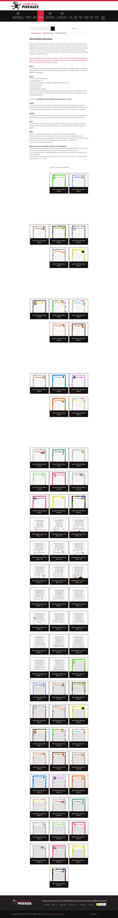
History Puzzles (35, 17)
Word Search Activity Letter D (78, 698)
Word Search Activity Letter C (59, 698)
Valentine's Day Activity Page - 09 (78, 581)
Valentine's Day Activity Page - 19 (39, 674)
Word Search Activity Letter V (78, 838)
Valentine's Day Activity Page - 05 (59, 558)
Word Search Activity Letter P (78, 791)
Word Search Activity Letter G (78, 721)
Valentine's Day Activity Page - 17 (59, 651)
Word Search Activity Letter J (78, 744)
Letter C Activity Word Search (39, 241)
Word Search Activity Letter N (39, 791)
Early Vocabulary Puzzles (49, 58)
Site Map (46, 904)
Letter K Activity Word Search (59, 339)
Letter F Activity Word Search (59, 264)
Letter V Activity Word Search (59, 488)
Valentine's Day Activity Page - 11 (59, 604)
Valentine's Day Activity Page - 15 (78, 628)
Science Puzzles (97, 17)
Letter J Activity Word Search (78, 316)
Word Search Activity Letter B (39, 698)
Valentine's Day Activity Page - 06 (78, 558)
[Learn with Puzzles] (21, 904)
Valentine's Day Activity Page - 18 (78, 651)
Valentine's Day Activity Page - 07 (39, 581)
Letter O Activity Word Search (79, 390)
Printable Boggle (86, 17)
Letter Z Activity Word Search (78, 511)
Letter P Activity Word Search (59, 413)
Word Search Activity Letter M (78, 768)
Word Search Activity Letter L (59, 768)
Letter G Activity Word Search (79, 264)
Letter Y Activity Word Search (59, 511)
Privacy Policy (72, 904)
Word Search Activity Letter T (39, 838)
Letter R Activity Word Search (39, 465)
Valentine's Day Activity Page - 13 (39, 628)
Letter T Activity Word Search (78, 465)
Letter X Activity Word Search (39, 511)
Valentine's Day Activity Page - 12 (78, 604)
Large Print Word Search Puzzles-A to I (50, 17)
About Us (54, 904)
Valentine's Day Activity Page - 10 (39, 604)
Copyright (63, 904)
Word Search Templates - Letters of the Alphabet (59, 60)
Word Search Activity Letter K (39, 768)
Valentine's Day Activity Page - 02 (59, 535)
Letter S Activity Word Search (59, 465)
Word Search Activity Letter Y (78, 861)
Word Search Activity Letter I (59, 744)
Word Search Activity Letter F (59, 721)
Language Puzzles (40, 17)
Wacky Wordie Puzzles (103, 18)
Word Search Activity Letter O (59, 791)
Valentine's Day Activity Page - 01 (39, 535)
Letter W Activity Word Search (79, 488)
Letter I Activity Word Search (59, 316)
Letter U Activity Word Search (39, 488)
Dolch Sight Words (35, 58)
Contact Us (82, 904)
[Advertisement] (77, 5)
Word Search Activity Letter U (59, 838)
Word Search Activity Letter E (39, 721)
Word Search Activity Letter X (59, 861)
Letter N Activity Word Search (59, 390)
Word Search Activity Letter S (78, 814)
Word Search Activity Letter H (39, 744)
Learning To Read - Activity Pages (68, 58)
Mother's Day (81, 17)
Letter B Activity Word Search (78, 190)
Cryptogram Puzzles (28, 17)
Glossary (91, 904)
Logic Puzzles (71, 17)
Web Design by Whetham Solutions (54, 914)
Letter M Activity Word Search (39, 390)
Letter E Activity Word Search (78, 241)
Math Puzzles (76, 17)
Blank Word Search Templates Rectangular (18, 17)
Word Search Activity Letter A (78, 674)
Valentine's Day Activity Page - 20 (59, 674)
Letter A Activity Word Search (59, 190)
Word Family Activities (50, 62)
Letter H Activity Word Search (39, 316)
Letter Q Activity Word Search (79, 413)
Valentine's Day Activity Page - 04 (39, 558)
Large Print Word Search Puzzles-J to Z (62, 17)
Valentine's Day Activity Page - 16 (39, 651)
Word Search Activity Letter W (39, 861)
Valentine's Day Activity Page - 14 (59, 628)
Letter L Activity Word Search (78, 339)
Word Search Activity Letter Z (59, 884)
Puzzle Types (91, 17)
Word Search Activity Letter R (59, 814)
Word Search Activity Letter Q (39, 814)
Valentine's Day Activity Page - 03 (78, 535)
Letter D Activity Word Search (59, 241)
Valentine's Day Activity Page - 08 (59, 581)
